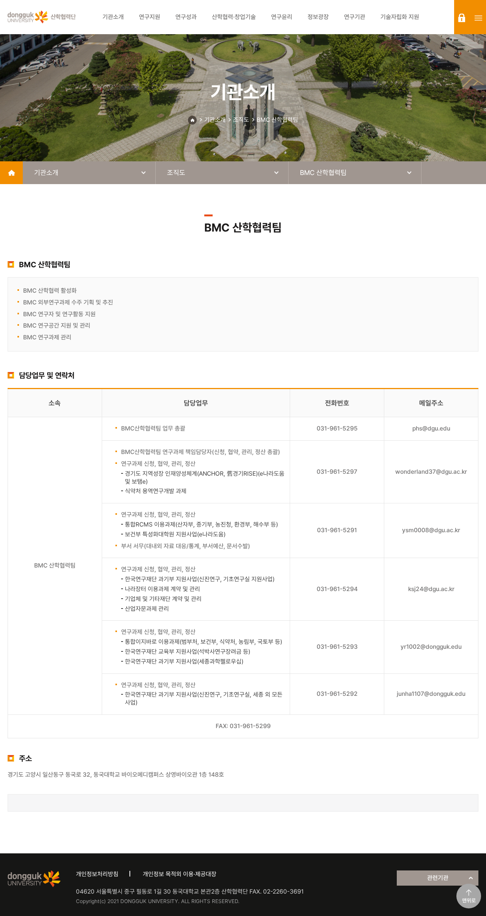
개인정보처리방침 (97, 874)
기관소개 (215, 119)
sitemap (478, 17)
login (461, 17)
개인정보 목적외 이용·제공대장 (179, 874)
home (11, 172)
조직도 (241, 119)
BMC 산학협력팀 (277, 119)
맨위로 (469, 900)
